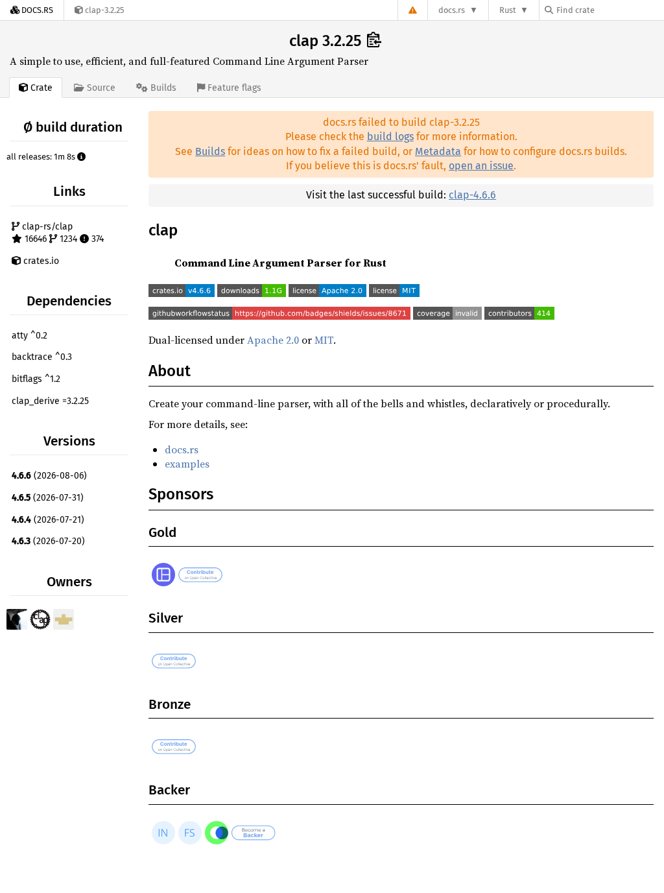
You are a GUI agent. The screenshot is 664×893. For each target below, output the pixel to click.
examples (187, 464)
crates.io (40, 261)
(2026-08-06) (49, 475)
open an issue (481, 166)
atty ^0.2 (29, 335)
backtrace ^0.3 (42, 357)
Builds (210, 151)
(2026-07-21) (48, 519)
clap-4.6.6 (472, 195)
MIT (323, 340)
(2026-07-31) (48, 497)
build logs (390, 136)
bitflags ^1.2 (36, 379)
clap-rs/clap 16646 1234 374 (61, 233)
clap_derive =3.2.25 (50, 401)
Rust (507, 10)
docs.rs (451, 10)
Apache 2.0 (273, 340)
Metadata (438, 151)
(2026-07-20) (48, 541)
